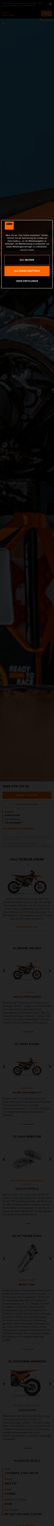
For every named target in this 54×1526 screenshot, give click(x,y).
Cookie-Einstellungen (27, 281)
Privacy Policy (24, 249)
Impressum (31, 249)
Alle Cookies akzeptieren (27, 271)
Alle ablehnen (27, 260)
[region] (27, 254)
